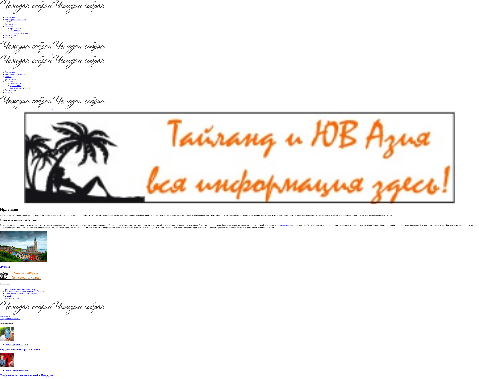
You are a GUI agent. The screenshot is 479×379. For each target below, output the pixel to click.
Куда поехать (15, 28)
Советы (8, 22)
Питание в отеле (12, 298)
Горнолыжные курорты (20, 33)
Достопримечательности (15, 19)
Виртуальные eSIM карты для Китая (20, 289)
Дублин (5, 266)
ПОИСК (8, 37)
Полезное (9, 26)
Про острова (15, 31)
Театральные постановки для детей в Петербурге (26, 291)
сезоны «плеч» (283, 225)
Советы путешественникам (16, 344)
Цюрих (8, 296)
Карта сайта (5, 316)
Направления (10, 17)
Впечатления (10, 35)
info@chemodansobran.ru (10, 319)
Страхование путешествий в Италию (21, 293)
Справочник (10, 24)
